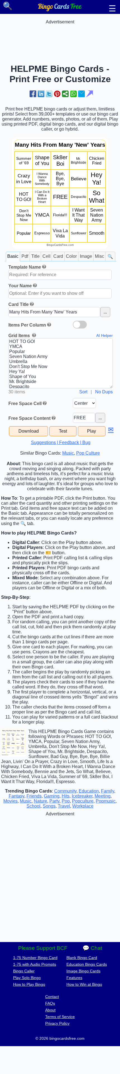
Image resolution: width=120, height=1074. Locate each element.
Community (65, 791)
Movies (10, 801)
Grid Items (19, 335)
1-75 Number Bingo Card (35, 957)
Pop (66, 801)
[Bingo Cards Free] (60, 10)
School (33, 806)
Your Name (20, 285)
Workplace (82, 806)
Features (74, 977)
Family (107, 791)
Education (89, 791)
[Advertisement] (60, 38)
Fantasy (16, 796)
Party (54, 801)
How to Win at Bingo (84, 984)
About (50, 1010)
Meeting (103, 796)
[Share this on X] (49, 93)
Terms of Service (60, 1016)
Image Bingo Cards (83, 971)
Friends (34, 796)
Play (91, 431)
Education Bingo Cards (86, 964)
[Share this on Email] (81, 93)
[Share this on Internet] (89, 93)
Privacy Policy (57, 1023)
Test (63, 431)
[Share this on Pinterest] (57, 93)
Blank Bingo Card (81, 957)
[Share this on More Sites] (65, 93)
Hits (65, 796)
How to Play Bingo (29, 984)
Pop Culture (88, 453)
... (105, 312)
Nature (40, 801)
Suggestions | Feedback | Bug (60, 442)
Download (28, 431)
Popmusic (106, 801)
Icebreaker (82, 796)
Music (68, 453)
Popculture (82, 801)
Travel (64, 806)
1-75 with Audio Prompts (34, 964)
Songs (49, 806)
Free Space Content (29, 418)
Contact (52, 996)
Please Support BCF (43, 948)
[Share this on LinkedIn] (41, 93)
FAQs (50, 1003)
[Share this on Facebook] (33, 93)
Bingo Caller (24, 971)
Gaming (51, 796)
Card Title (18, 304)
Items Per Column (27, 325)
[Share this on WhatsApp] (73, 93)
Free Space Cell (25, 403)
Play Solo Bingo (27, 977)
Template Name (24, 267)
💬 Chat (92, 948)
